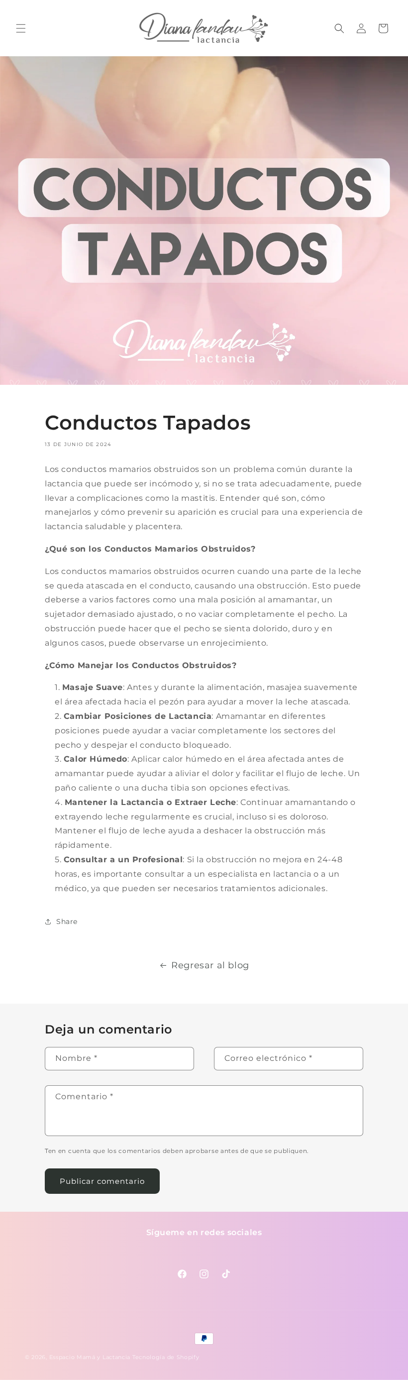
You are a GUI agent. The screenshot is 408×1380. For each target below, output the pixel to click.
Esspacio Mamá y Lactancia (90, 1357)
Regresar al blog (210, 965)
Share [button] (67, 921)
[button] (21, 28)
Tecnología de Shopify (166, 1357)
